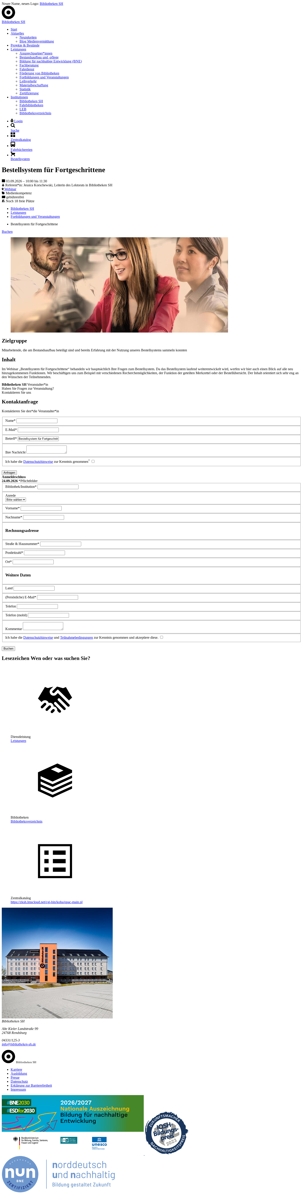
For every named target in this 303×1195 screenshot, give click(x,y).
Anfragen (9, 472)
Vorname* (12, 508)
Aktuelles (17, 33)
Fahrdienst (27, 69)
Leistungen (18, 49)
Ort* (8, 562)
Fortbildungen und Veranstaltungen (44, 77)
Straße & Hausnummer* (22, 544)
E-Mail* (11, 430)
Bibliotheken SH (51, 4)
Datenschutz (19, 1081)
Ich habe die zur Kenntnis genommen (47, 461)
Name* (10, 420)
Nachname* (13, 517)
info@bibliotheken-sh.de (19, 1044)
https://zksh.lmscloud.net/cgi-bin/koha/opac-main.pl (47, 902)
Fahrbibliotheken (31, 105)
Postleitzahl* (14, 553)
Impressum (18, 1089)
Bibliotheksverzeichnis (35, 113)
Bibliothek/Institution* (21, 487)
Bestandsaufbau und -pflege (39, 57)
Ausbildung (19, 1073)
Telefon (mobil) (16, 615)
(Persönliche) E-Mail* (20, 597)
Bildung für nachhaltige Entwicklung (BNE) (51, 61)
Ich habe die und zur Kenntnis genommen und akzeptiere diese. (81, 637)
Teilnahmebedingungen (76, 637)
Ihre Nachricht (15, 452)
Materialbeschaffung (34, 85)
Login (18, 121)
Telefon (10, 606)
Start (14, 29)
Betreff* (11, 438)
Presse (15, 1077)
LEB (23, 109)
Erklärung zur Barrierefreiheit (31, 1085)
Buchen (7, 232)
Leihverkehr (28, 81)
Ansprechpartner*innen (36, 53)
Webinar (10, 189)
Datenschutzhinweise (38, 461)
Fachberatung (29, 65)
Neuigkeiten (28, 37)
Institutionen (19, 97)
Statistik (25, 89)
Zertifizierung (29, 93)
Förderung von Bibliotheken (39, 73)
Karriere (16, 1069)
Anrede (10, 495)
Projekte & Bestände (25, 45)
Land (9, 588)
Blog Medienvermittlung (37, 41)
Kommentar (13, 629)
